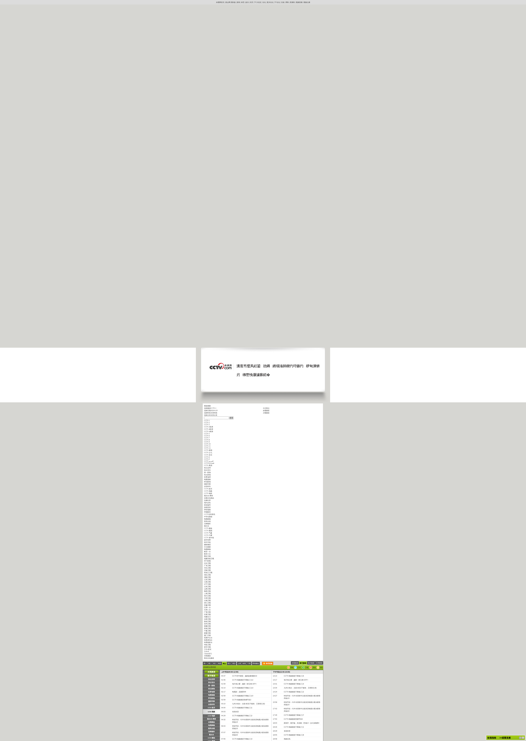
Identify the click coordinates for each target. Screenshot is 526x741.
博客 (287, 2)
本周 (244, 663)
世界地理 (211, 692)
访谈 (282, 2)
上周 (239, 663)
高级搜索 (207, 406)
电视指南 (211, 695)
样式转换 (269, 663)
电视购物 (211, 725)
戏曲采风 (287, 739)
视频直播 (299, 2)
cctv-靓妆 (211, 738)
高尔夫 (211, 735)
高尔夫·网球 (211, 719)
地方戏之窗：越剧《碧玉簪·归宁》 (244, 684)
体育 (242, 2)
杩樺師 (520, 738)
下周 (249, 663)
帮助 (292, 667)
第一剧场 (211, 685)
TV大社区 (257, 2)
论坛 (264, 2)
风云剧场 (211, 689)
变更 (314, 667)
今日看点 (266, 408)
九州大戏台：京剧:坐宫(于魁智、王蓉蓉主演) (248, 704)
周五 (224, 664)
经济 (251, 2)
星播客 (292, 2)
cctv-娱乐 (211, 708)
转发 (321, 667)
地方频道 (311, 663)
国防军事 (211, 701)
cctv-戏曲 (211, 712)
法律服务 (211, 732)
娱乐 (247, 2)
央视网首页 (220, 2)
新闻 (238, 2)
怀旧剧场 (211, 698)
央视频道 (266, 411)
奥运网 (227, 2)
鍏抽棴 (523, 738)
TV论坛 (277, 2)
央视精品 (211, 722)
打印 (299, 667)
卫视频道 (266, 413)
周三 (214, 663)
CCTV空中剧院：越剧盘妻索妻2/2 (244, 676)
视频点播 (307, 2)
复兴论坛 (270, 2)
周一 (205, 663)
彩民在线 (211, 728)
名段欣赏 (235, 712)
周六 (229, 663)
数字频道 (303, 663)
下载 (306, 667)
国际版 (233, 2)
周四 (219, 663)
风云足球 (211, 679)
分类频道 (319, 663)
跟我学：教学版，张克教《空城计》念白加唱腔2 (301, 723)
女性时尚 (211, 704)
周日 (234, 663)
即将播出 (256, 663)
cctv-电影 (211, 716)
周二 (210, 663)
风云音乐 (211, 682)
